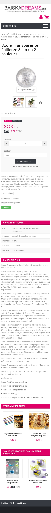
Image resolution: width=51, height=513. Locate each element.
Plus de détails (7, 193)
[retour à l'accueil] (2, 34)
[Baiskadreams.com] (25, 9)
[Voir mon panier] (47, 17)
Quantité (7, 139)
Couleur (7, 151)
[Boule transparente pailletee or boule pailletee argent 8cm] (31, 102)
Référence (5, 198)
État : (3, 202)
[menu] (41, 17)
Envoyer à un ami (10, 113)
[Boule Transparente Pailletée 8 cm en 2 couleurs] (18, 102)
